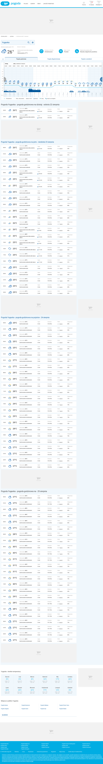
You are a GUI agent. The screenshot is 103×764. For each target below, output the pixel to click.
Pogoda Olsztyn (85, 745)
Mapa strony (62, 751)
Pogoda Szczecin (66, 747)
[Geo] (33, 42)
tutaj (32, 761)
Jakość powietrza (48, 3)
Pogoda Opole (4, 747)
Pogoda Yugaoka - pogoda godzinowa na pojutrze (20, 317)
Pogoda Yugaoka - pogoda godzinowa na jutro (19, 142)
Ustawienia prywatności (42, 751)
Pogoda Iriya (43, 708)
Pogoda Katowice (86, 743)
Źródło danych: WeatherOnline (75, 751)
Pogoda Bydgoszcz (25, 743)
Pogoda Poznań (24, 747)
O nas (23, 751)
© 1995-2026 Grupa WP (6, 751)
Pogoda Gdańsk (45, 743)
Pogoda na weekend (86, 59)
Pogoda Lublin (44, 745)
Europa (33, 3)
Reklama (17, 751)
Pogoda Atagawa (5, 708)
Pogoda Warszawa (86, 747)
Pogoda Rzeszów (45, 747)
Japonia (12, 36)
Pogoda (15, 3)
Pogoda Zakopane (25, 749)
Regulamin (53, 751)
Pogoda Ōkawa (62, 708)
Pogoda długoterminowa (53, 59)
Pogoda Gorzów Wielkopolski (68, 743)
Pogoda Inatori (25, 708)
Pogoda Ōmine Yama (64, 705)
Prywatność (30, 751)
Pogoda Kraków (24, 745)
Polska (26, 3)
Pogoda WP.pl (4, 36)
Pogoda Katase (4, 705)
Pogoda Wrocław (4, 749)
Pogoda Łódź (65, 745)
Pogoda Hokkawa (44, 705)
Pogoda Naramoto (26, 705)
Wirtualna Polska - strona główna (5, 3)
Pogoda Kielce (4, 745)
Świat (39, 3)
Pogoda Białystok (5, 743)
